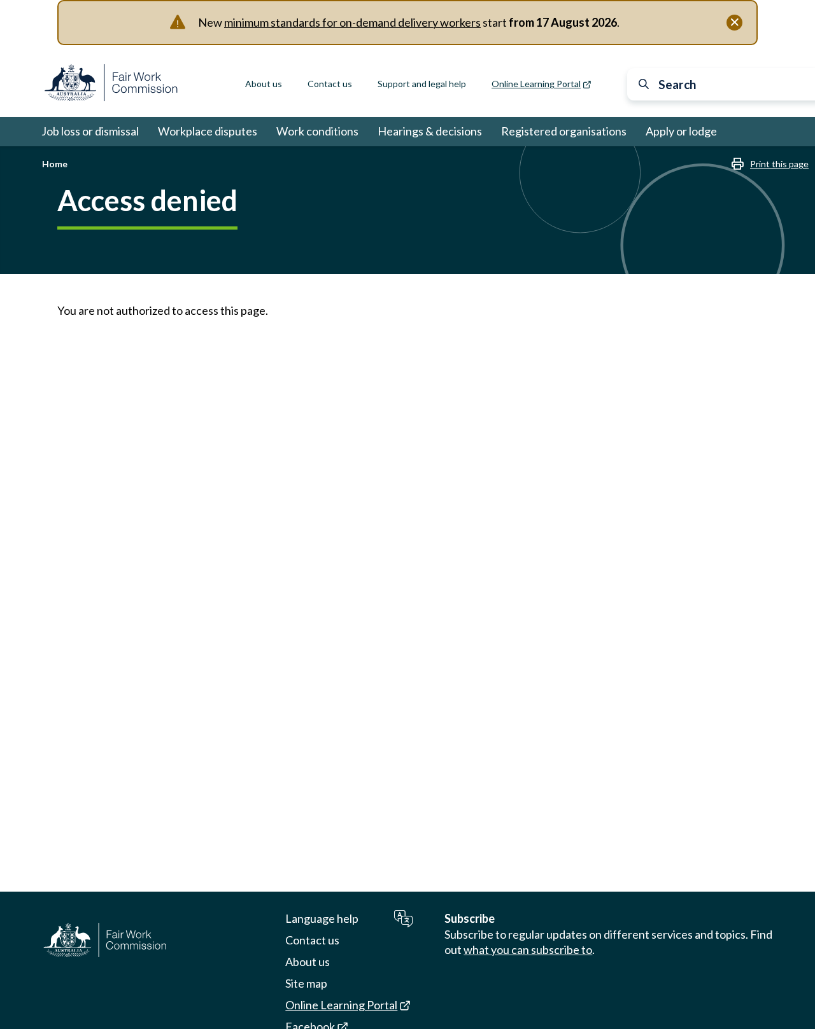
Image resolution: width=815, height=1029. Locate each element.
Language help (321, 918)
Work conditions (317, 131)
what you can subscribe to (528, 949)
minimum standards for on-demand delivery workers (352, 22)
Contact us (330, 83)
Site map (306, 983)
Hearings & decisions (430, 131)
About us (263, 83)
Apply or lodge (681, 131)
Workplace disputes (207, 131)
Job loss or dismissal (90, 131)
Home (54, 163)
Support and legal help (422, 83)
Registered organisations (564, 131)
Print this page (779, 163)
